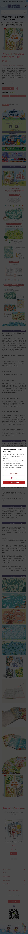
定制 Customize (14, 473)
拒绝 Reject (14, 478)
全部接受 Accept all (14, 482)
